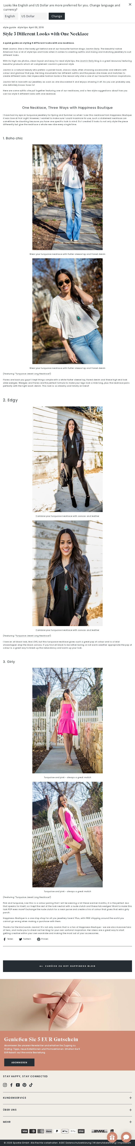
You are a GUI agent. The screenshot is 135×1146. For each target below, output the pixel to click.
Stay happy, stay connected (25, 1076)
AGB (61, 1142)
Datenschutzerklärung (78, 1142)
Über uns (10, 1110)
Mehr (7, 1122)
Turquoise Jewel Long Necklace (33, 373)
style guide (9, 27)
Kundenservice (14, 1098)
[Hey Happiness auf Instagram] (5, 1085)
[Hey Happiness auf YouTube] (18, 1085)
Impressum (124, 1142)
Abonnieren (19, 1062)
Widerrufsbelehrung (104, 1142)
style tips (23, 27)
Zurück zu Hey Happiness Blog (70, 966)
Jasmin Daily (87, 60)
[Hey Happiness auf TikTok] (31, 1085)
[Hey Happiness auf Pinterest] (24, 1085)
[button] (67, 1005)
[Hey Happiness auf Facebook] (11, 1085)
